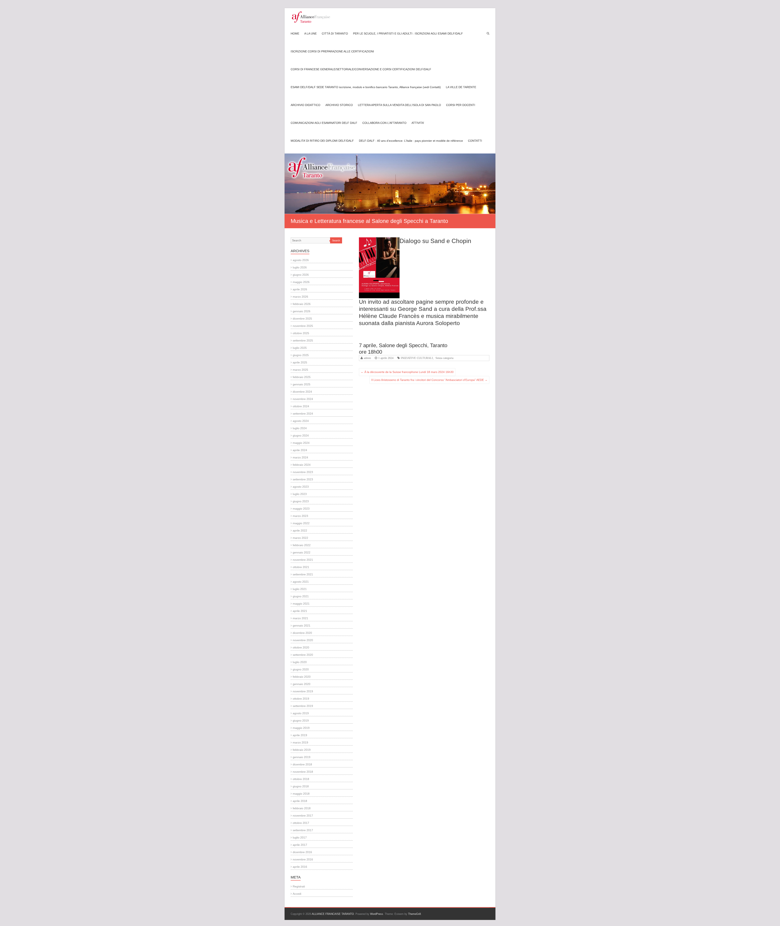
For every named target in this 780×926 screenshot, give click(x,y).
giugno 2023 (301, 501)
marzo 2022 (300, 537)
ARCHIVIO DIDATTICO (305, 105)
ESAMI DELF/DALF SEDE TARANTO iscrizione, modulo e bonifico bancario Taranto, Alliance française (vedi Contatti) (366, 87)
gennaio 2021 (301, 625)
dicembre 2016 (302, 852)
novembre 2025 (303, 325)
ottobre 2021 (301, 567)
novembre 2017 (303, 815)
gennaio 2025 (301, 384)
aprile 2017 (300, 844)
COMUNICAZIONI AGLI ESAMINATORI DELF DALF (324, 122)
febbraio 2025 (302, 377)
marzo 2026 (300, 296)
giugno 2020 (301, 669)
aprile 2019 (300, 735)
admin (367, 358)
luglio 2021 (300, 589)
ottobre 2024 (301, 406)
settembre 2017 (303, 830)
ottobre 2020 (301, 647)
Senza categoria (444, 358)
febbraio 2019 (302, 749)
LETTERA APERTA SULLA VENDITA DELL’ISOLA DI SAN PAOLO (399, 105)
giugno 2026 (301, 274)
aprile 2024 (300, 450)
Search (336, 240)
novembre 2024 (303, 399)
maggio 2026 (301, 282)
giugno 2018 (301, 786)
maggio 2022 (301, 523)
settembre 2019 (303, 706)
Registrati (299, 886)
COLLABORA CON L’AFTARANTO (384, 122)
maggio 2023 (301, 508)
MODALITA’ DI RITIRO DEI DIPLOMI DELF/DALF (322, 140)
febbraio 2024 (302, 464)
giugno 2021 (301, 596)
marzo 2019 (300, 742)
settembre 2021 (303, 574)
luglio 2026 (300, 267)
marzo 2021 (300, 618)
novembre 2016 (303, 859)
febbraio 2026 (302, 304)
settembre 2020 (303, 654)
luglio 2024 (300, 428)
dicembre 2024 (302, 391)
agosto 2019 (301, 713)
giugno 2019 (301, 720)
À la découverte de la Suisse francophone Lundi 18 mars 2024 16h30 (407, 372)
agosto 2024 (301, 420)
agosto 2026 (301, 260)
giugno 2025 (301, 355)
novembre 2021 (303, 559)
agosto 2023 (301, 486)
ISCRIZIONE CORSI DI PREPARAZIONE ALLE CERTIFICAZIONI (332, 51)
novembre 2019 (303, 691)
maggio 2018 (301, 793)
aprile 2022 (300, 530)
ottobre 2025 (301, 333)
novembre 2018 (303, 771)
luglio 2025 (300, 347)
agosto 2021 (301, 581)
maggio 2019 (301, 727)
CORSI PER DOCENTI (460, 105)
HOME (295, 33)
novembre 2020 (303, 640)
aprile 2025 (300, 362)
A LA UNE (310, 33)
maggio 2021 (301, 603)
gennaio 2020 (301, 684)
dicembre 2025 (302, 318)
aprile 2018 (300, 801)
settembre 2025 (303, 340)
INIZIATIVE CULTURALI (417, 358)
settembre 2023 (303, 479)
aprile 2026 (300, 289)
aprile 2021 (300, 611)
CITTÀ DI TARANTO (335, 33)
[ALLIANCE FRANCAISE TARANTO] (311, 17)
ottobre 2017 (301, 822)
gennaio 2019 (301, 757)
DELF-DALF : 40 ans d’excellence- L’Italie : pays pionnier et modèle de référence (411, 140)
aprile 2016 (300, 866)
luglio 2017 (300, 837)
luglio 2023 (300, 494)
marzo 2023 (300, 516)
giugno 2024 (301, 435)
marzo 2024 (300, 457)
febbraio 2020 (302, 676)
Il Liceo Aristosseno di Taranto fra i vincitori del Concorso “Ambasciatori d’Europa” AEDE (429, 379)
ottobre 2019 (301, 698)
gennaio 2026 (301, 311)
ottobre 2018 (301, 779)
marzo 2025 (300, 369)
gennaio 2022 (301, 552)
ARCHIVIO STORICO (339, 105)
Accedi (297, 893)
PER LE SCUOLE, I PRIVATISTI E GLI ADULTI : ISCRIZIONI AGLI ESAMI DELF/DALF (408, 33)
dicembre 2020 (302, 632)
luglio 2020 (300, 662)
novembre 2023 (303, 472)
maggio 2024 (301, 442)
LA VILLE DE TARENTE (461, 87)
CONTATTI (475, 140)
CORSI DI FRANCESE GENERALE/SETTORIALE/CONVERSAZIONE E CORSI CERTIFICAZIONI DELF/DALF (361, 69)
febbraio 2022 (302, 545)
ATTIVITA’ (418, 122)
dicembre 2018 (302, 764)
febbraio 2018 (302, 808)
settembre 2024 (303, 413)
